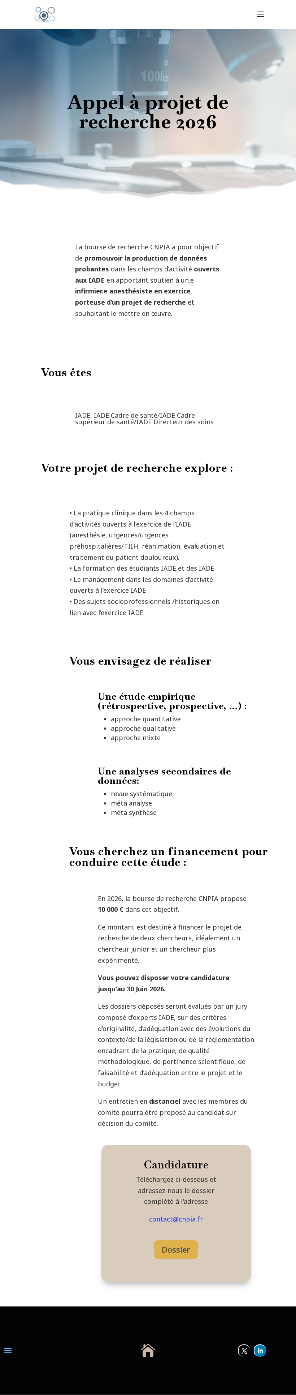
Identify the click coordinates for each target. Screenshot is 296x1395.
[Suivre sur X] (244, 1350)
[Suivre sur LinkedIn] (260, 1350)
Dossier (176, 1249)
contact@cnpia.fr (176, 1219)
